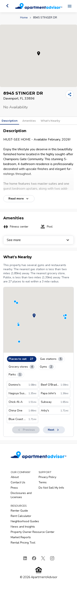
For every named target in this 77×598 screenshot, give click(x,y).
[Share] (70, 94)
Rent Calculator (21, 516)
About (15, 477)
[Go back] (7, 6)
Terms (43, 482)
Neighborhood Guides (25, 521)
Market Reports (21, 537)
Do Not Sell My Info (51, 488)
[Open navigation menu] (70, 6)
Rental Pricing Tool (23, 543)
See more (14, 240)
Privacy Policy (47, 477)
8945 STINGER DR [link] (45, 17)
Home (24, 17)
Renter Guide (19, 511)
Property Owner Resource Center (32, 532)
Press (14, 488)
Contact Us (18, 482)
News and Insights (23, 527)
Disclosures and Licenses (21, 495)
